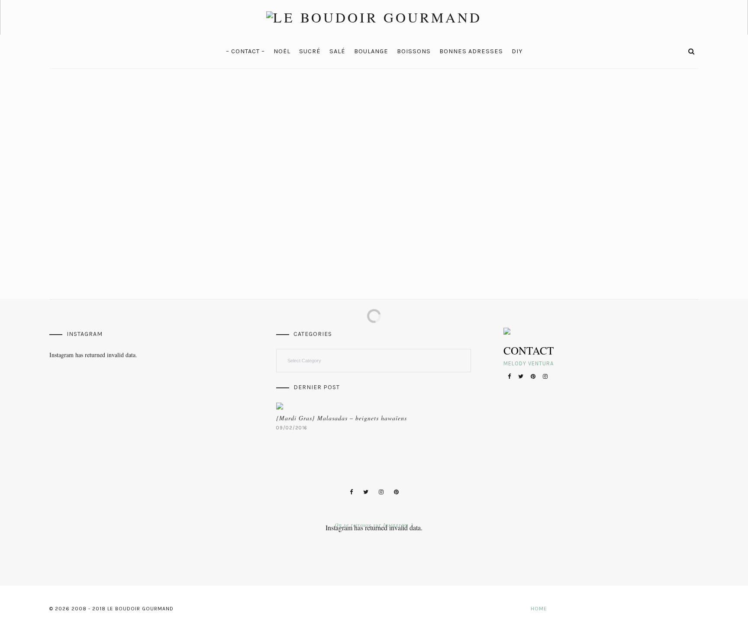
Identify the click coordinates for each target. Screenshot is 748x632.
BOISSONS (414, 51)
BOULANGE (371, 51)
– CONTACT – (245, 51)
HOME (539, 609)
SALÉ (337, 51)
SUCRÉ (310, 51)
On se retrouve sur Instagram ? (374, 524)
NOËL (282, 51)
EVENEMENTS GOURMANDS (93, 161)
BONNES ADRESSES (471, 51)
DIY (517, 51)
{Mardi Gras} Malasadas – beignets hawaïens (341, 418)
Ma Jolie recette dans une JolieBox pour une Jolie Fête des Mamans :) (126, 179)
